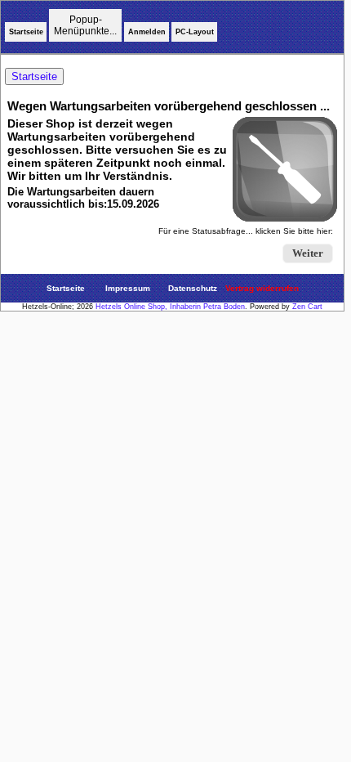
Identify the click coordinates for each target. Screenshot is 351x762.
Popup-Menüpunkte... (85, 25)
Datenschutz (192, 288)
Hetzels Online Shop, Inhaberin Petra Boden (170, 307)
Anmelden (147, 32)
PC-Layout (195, 32)
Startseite (26, 32)
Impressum (127, 288)
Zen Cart (307, 307)
